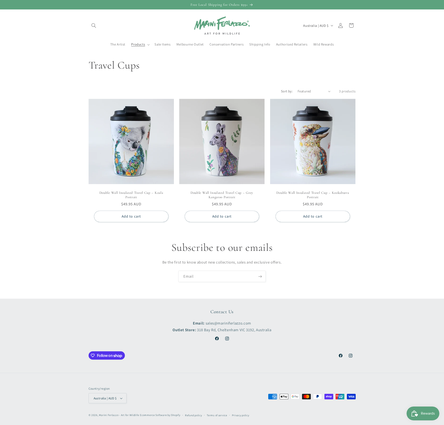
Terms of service (217, 415)
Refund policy (193, 415)
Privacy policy (240, 415)
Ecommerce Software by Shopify (160, 415)
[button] (94, 25)
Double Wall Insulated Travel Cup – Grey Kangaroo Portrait (222, 195)
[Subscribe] (260, 276)
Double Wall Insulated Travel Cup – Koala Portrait (131, 195)
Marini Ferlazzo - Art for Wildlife (119, 415)
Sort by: (287, 91)
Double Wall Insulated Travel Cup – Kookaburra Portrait (313, 195)
